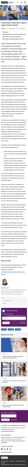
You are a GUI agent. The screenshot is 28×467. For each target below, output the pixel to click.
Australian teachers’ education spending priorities (14, 381)
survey (4, 303)
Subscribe (6, 323)
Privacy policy (23, 322)
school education (7, 300)
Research (3, 28)
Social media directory (6, 452)
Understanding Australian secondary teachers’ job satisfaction (12, 357)
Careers (3, 463)
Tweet (10, 329)
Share (3, 329)
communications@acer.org (7, 431)
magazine (18, 99)
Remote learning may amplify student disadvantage (13, 406)
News (11, 2)
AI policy (11, 461)
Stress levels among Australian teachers (11, 265)
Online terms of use (20, 461)
